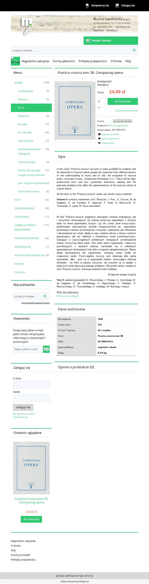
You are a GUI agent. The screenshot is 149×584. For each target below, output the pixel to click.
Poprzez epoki (25, 140)
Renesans (23, 99)
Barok (21, 107)
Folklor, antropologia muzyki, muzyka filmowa (31, 173)
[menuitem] (35, 61)
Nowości (19, 263)
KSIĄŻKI (19, 82)
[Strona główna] (74, 24)
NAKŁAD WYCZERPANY (27, 238)
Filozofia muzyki (26, 162)
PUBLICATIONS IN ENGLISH (29, 255)
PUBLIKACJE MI (23, 246)
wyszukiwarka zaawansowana (36, 302)
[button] (108, 134)
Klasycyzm (23, 116)
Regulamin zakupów (23, 541)
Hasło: (17, 392)
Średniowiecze (25, 91)
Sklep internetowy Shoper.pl (75, 581)
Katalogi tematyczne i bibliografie (29, 151)
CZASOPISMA (22, 216)
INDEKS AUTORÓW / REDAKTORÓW (25, 227)
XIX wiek (22, 124)
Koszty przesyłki (20, 555)
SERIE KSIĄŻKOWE (24, 208)
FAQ (13, 550)
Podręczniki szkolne (28, 191)
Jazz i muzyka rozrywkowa (32, 183)
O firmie (16, 545)
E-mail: (17, 378)
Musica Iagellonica (118, 125)
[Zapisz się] (46, 349)
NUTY (18, 199)
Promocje (20, 272)
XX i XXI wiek (25, 132)
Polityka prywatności (23, 559)
